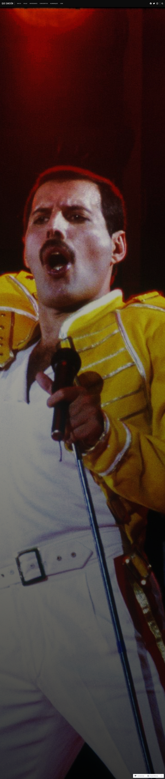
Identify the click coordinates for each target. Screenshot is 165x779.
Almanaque (54, 3)
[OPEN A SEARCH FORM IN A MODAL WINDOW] (162, 3)
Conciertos (44, 3)
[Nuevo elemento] (151, 3)
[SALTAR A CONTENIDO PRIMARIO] (83, 441)
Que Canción (7, 3)
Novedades (33, 3)
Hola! (25, 3)
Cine (61, 3)
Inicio (19, 3)
